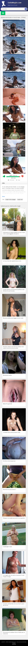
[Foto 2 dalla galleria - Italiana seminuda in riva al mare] (14, 53)
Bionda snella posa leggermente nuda (13, 318)
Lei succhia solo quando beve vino (12, 261)
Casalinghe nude (7, 546)
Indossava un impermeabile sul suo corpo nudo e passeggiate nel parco (14, 233)
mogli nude (20, 199)
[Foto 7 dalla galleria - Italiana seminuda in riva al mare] (14, 139)
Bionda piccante (7, 375)
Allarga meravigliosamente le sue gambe (14, 518)
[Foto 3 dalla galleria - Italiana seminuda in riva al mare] (14, 70)
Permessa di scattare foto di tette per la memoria (14, 633)
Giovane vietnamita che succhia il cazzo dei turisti (13, 604)
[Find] (26, 9)
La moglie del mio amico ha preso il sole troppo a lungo (13, 575)
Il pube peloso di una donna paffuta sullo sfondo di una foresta (13, 290)
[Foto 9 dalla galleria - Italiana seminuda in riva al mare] (14, 173)
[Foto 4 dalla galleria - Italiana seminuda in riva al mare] (14, 87)
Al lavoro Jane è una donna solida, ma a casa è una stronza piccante (13, 347)
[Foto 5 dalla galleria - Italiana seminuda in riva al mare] (14, 104)
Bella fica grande (7, 403)
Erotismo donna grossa (9, 461)
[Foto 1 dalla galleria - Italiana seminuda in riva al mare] (14, 36)
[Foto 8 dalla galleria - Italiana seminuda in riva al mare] (14, 156)
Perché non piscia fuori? (9, 489)
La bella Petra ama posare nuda (11, 432)
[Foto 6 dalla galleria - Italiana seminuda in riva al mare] (14, 122)
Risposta (14, 643)
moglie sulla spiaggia (11, 199)
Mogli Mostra (12, 4)
